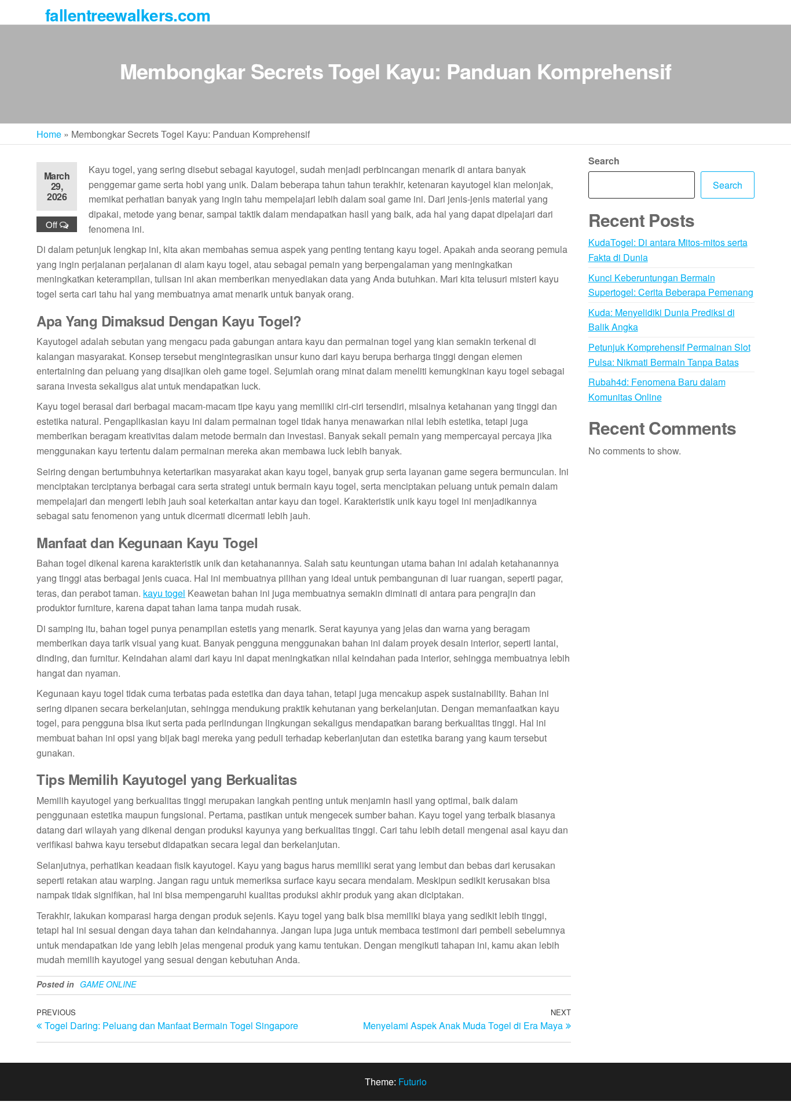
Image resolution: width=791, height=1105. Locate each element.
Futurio (412, 1081)
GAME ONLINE (108, 984)
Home (48, 134)
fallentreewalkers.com (127, 15)
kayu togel (164, 593)
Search (604, 160)
